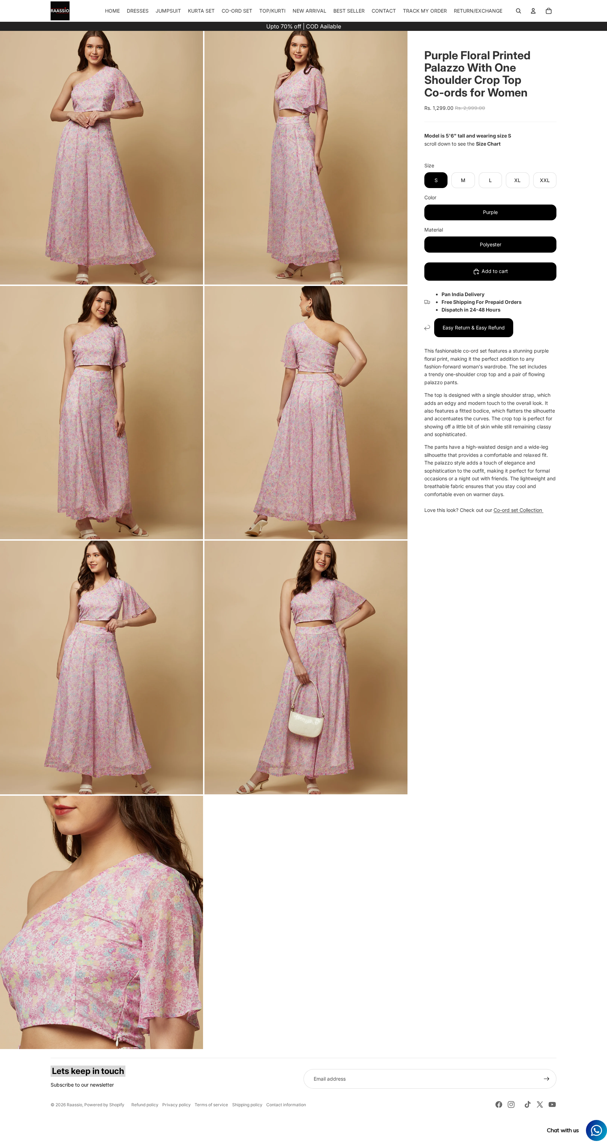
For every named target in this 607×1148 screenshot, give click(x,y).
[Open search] (518, 11)
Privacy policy (176, 1104)
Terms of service (211, 1104)
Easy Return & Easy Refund (474, 328)
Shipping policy (247, 1104)
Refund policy (144, 1104)
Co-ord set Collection (518, 510)
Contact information (286, 1104)
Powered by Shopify (104, 1104)
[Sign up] (546, 1079)
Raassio (74, 1104)
